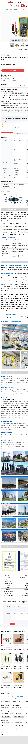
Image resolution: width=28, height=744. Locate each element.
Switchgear (15, 698)
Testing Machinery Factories (8, 725)
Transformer (3, 698)
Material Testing (5, 722)
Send (12, 624)
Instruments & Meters (8, 9)
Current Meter (18, 713)
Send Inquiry (13, 70)
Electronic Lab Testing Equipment (9, 728)
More (2, 734)
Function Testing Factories (17, 722)
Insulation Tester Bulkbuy (7, 732)
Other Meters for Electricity (7, 713)
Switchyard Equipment (5, 701)
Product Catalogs (19, 696)
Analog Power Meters (6, 716)
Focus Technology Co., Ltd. (16, 738)
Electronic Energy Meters (19, 716)
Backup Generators (17, 701)
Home (2, 9)
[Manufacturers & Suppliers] (14, 2)
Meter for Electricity (17, 9)
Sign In (3, 127)
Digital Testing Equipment (21, 725)
